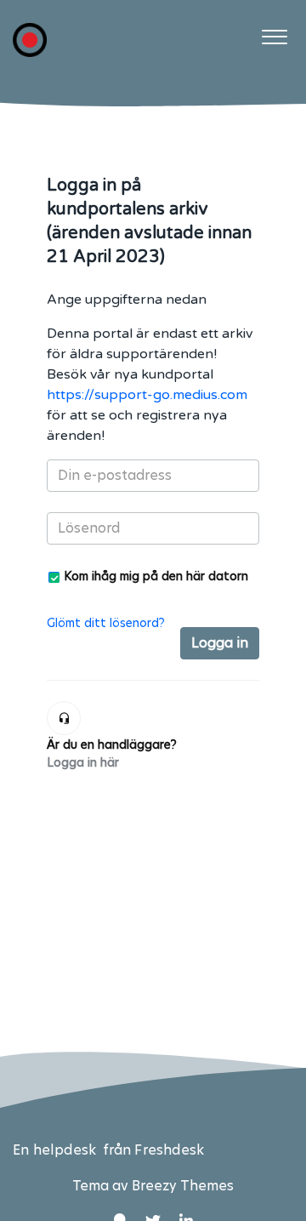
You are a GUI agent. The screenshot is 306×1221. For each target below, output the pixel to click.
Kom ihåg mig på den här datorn (156, 576)
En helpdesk (56, 1150)
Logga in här (83, 762)
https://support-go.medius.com (147, 394)
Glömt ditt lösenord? (106, 622)
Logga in (219, 643)
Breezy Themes (183, 1185)
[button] (274, 33)
